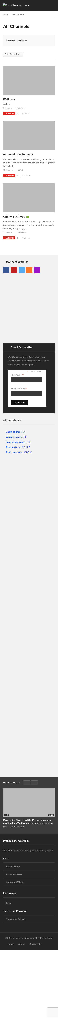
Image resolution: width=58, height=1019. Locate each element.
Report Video (13, 866)
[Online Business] (29, 197)
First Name (17, 374)
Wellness (22, 40)
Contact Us (35, 944)
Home (8, 903)
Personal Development (18, 154)
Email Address (19, 388)
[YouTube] (14, 270)
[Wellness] (29, 80)
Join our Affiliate (15, 882)
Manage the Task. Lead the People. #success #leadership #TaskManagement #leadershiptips (28, 821)
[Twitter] (22, 270)
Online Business (14, 216)
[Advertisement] (29, 308)
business (10, 40)
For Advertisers (14, 874)
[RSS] (29, 270)
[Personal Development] (29, 135)
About (21, 944)
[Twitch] (37, 270)
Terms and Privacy (16, 919)
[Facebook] (6, 270)
